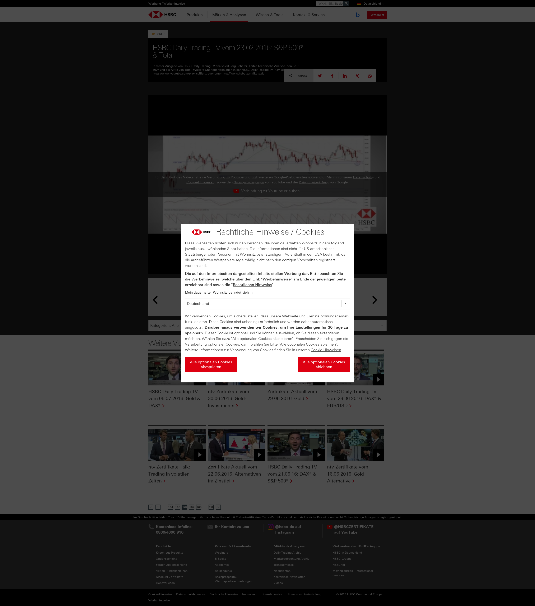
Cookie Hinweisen (326, 350)
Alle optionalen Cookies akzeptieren (211, 364)
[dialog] (267, 303)
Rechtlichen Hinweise (252, 285)
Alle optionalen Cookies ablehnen (324, 364)
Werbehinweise (277, 279)
